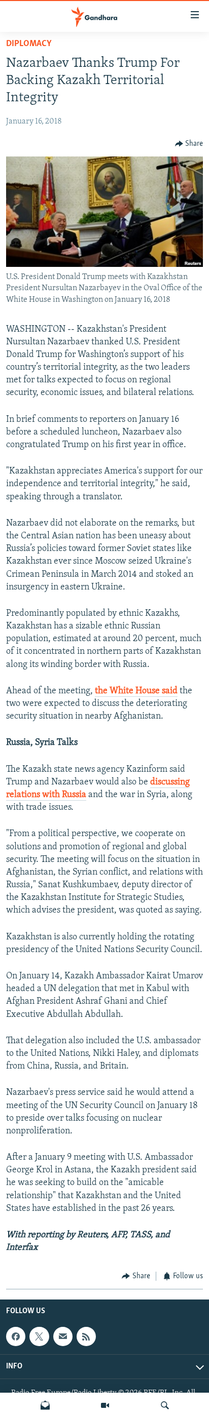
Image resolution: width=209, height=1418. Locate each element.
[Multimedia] (105, 1405)
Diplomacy (29, 44)
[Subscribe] (63, 1336)
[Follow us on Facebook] (15, 1336)
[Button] (189, 143)
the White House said (136, 691)
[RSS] (86, 1336)
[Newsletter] (45, 1405)
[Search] (165, 1405)
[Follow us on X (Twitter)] (39, 1336)
